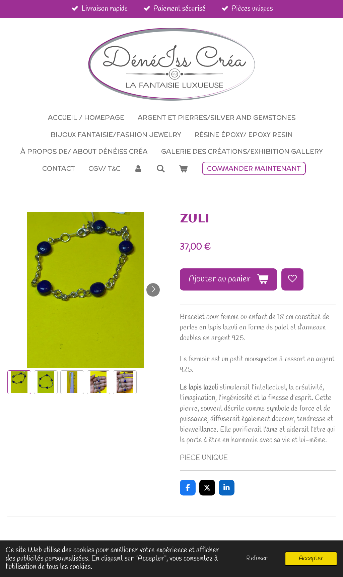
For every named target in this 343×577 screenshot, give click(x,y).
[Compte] (138, 168)
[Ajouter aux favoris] (292, 279)
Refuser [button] (257, 558)
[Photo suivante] (153, 290)
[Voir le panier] (183, 168)
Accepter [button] (311, 558)
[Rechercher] (160, 168)
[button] (19, 382)
